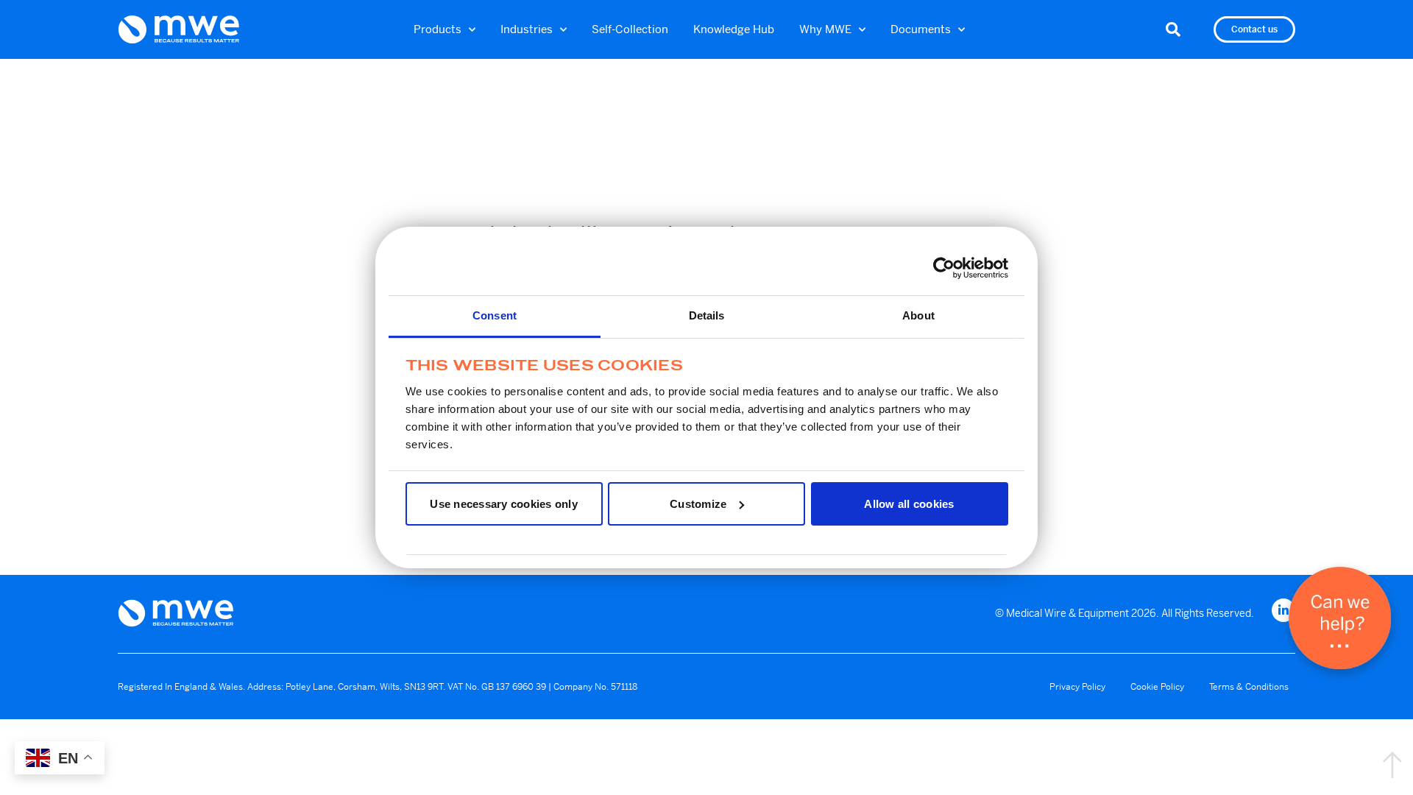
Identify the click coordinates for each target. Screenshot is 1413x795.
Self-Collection (630, 29)
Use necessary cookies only (504, 504)
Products (437, 29)
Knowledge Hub (733, 29)
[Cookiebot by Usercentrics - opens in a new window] (943, 268)
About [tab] (918, 315)
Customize (698, 504)
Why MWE (825, 29)
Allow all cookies (909, 504)
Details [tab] (707, 315)
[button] (1173, 29)
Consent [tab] (494, 315)
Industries (526, 29)
